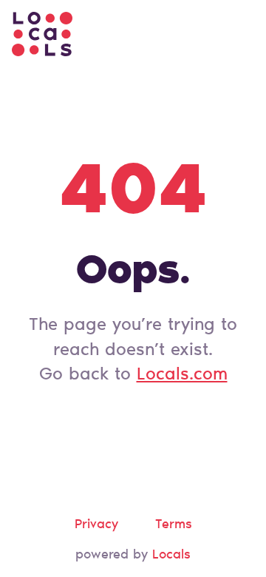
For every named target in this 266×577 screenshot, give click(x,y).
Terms (173, 525)
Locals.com (182, 375)
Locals (171, 555)
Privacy (96, 525)
